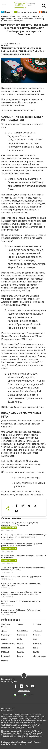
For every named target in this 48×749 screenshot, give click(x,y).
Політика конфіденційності (11, 742)
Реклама (4, 660)
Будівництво (6, 635)
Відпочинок (22, 635)
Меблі (19, 639)
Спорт (35, 639)
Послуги (20, 652)
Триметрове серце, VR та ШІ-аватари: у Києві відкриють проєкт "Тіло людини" (19, 524)
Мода (35, 648)
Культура (37, 643)
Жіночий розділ (7, 643)
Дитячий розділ (39, 656)
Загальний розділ (5, 625)
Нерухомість (22, 631)
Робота (20, 656)
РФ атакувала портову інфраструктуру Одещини (21, 577)
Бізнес (4, 639)
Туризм (4, 631)
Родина (36, 652)
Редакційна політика (18, 744)
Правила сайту (27, 742)
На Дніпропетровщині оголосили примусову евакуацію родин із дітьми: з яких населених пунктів (23, 536)
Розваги (36, 635)
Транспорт (37, 631)
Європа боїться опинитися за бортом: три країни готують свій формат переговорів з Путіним (21, 593)
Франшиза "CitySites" (9, 682)
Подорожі (5, 656)
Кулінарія (5, 652)
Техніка (20, 624)
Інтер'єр (20, 648)
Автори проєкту (24, 691)
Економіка (5, 648)
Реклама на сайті (8, 679)
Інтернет (20, 643)
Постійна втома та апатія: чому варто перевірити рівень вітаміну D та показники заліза (21, 545)
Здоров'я (37, 624)
